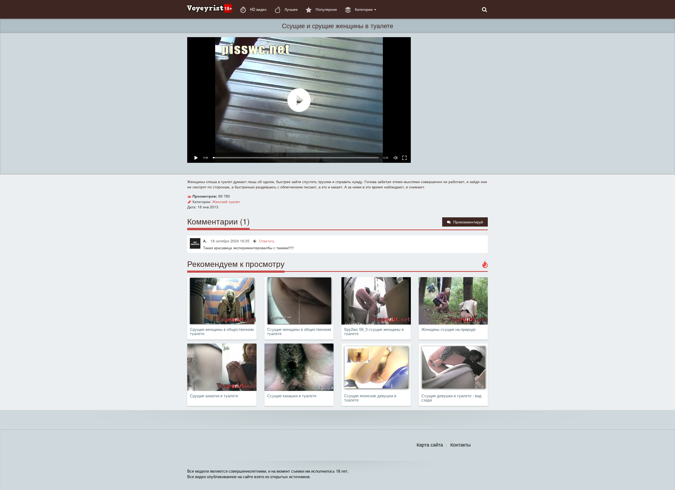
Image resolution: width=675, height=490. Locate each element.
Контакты (460, 444)
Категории (364, 9)
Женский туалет (226, 201)
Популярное (326, 9)
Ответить (266, 240)
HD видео (258, 9)
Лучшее (290, 9)
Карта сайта (430, 444)
